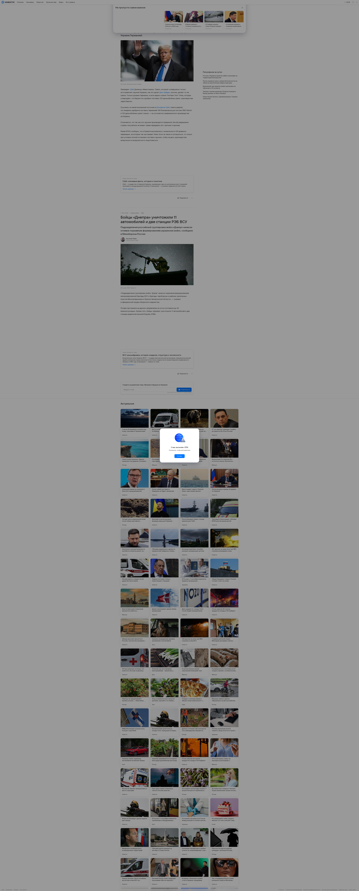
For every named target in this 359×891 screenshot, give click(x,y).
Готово (179, 456)
